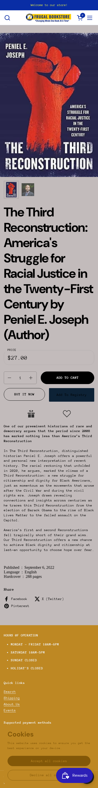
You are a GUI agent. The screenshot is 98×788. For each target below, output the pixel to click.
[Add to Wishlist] (67, 414)
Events (10, 710)
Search (10, 691)
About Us (12, 704)
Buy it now (24, 394)
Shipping (12, 698)
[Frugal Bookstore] (48, 18)
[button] (7, 18)
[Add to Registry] (31, 414)
